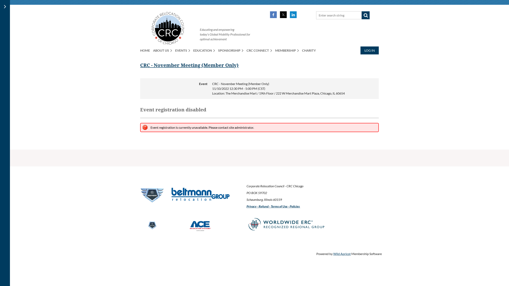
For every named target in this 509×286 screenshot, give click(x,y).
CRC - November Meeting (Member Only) (189, 65)
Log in (369, 50)
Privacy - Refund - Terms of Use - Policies (273, 206)
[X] (283, 14)
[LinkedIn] (293, 14)
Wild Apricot (342, 254)
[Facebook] (273, 14)
